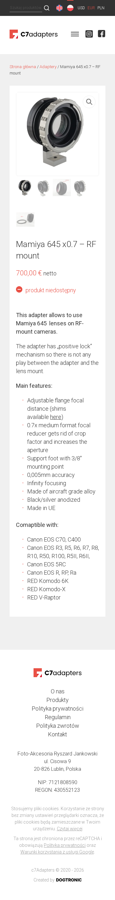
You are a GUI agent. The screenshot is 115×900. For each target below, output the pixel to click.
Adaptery (48, 66)
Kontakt (57, 734)
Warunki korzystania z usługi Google (57, 851)
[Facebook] (101, 35)
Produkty (57, 700)
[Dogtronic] (69, 880)
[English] (59, 8)
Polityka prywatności (57, 708)
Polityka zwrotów (57, 725)
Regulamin (58, 717)
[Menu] (75, 35)
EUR (91, 8)
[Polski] (70, 8)
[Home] (33, 39)
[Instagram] (89, 35)
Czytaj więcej (69, 828)
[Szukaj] (46, 8)
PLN (100, 8)
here (55, 417)
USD (81, 8)
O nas (58, 691)
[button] (89, 102)
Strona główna (23, 66)
